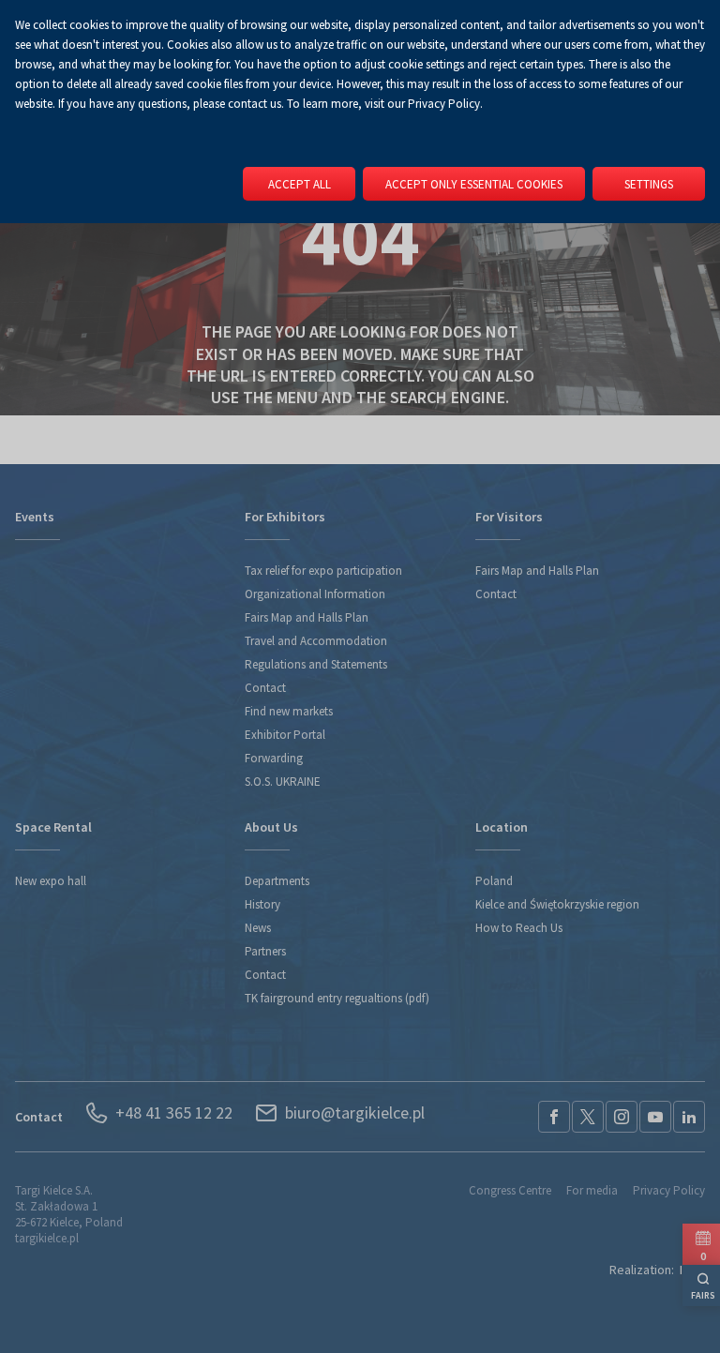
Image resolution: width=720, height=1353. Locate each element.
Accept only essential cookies (473, 184)
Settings (648, 184)
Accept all (299, 184)
